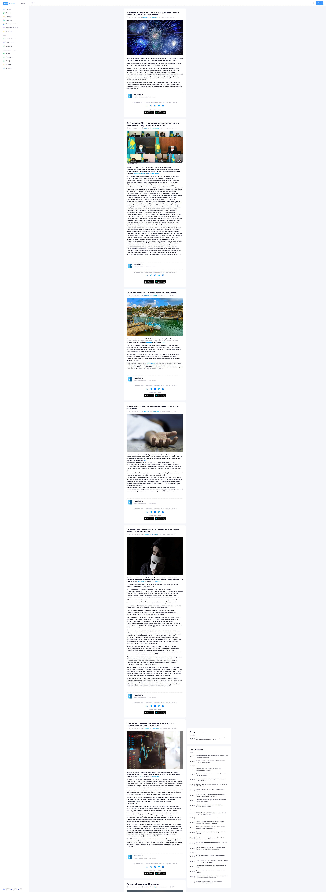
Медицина (156, 411)
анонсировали (151, 363)
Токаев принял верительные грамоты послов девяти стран (211, 866)
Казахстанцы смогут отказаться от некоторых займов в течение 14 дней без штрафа (212, 861)
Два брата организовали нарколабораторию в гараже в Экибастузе (211, 843)
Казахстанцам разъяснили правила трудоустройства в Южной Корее (211, 784)
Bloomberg (155, 776)
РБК (145, 460)
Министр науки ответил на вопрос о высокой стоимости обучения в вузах (209, 882)
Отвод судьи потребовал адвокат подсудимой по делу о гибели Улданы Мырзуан (210, 827)
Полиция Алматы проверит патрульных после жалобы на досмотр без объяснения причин (211, 876)
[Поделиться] (147, 105)
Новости (145, 17)
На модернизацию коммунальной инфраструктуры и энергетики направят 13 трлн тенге (211, 837)
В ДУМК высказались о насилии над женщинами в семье (210, 856)
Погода (155, 887)
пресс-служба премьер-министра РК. (146, 173)
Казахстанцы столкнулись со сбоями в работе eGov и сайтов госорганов (211, 774)
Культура (154, 17)
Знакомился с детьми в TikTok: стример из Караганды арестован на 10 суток (212, 756)
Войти (320, 3)
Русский (23, 3)
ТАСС (163, 342)
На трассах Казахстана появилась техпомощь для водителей (210, 871)
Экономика (155, 128)
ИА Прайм (141, 581)
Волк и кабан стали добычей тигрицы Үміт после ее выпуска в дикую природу (211, 813)
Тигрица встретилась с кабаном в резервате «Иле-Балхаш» (210, 832)
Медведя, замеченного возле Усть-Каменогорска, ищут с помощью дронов (210, 761)
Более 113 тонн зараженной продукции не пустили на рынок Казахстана (211, 779)
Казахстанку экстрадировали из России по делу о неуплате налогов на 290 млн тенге (210, 795)
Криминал (155, 534)
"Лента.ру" (158, 581)
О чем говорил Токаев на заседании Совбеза (209, 818)
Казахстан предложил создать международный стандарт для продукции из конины (210, 822)
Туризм (154, 295)
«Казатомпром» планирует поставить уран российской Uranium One (208, 769)
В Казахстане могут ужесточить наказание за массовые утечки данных (209, 805)
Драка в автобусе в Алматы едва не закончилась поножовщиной (210, 790)
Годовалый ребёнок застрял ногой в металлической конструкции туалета (211, 800)
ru (151, 342)
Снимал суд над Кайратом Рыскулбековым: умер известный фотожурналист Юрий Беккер (210, 848)
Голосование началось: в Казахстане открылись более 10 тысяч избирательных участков (211, 738)
